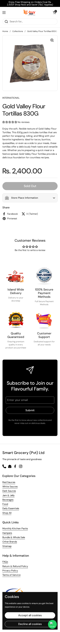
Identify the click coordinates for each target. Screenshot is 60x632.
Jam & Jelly (8, 495)
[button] (54, 12)
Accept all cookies (30, 615)
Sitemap (7, 546)
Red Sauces (8, 482)
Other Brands (9, 541)
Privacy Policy (10, 570)
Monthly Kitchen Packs (15, 528)
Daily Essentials (10, 508)
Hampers (7, 533)
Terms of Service (11, 575)
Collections (17, 31)
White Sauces (10, 486)
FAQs (5, 561)
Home (5, 31)
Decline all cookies (30, 624)
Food (5, 504)
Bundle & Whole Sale (13, 537)
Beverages (7, 499)
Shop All (6, 513)
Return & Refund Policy (15, 566)
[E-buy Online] (29, 12)
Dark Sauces (9, 491)
